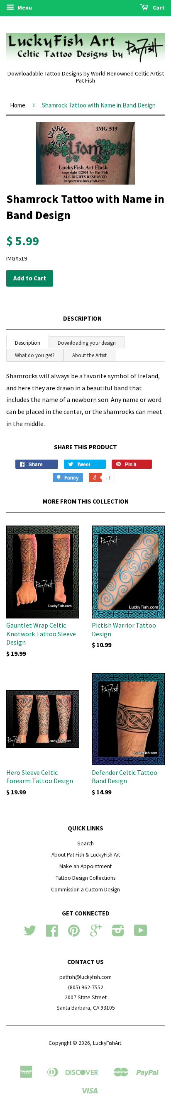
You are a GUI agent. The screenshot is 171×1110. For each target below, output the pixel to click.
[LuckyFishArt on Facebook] (52, 933)
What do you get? (35, 355)
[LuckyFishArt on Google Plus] (96, 933)
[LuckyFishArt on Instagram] (118, 933)
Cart (158, 7)
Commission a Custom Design (85, 889)
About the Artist (89, 355)
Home (17, 105)
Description (82, 318)
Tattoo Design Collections (85, 877)
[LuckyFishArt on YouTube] (140, 933)
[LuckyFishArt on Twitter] (30, 933)
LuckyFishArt (107, 1043)
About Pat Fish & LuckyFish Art (85, 854)
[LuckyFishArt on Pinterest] (74, 933)
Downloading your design (87, 342)
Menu (24, 7)
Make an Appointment (85, 866)
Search (85, 843)
